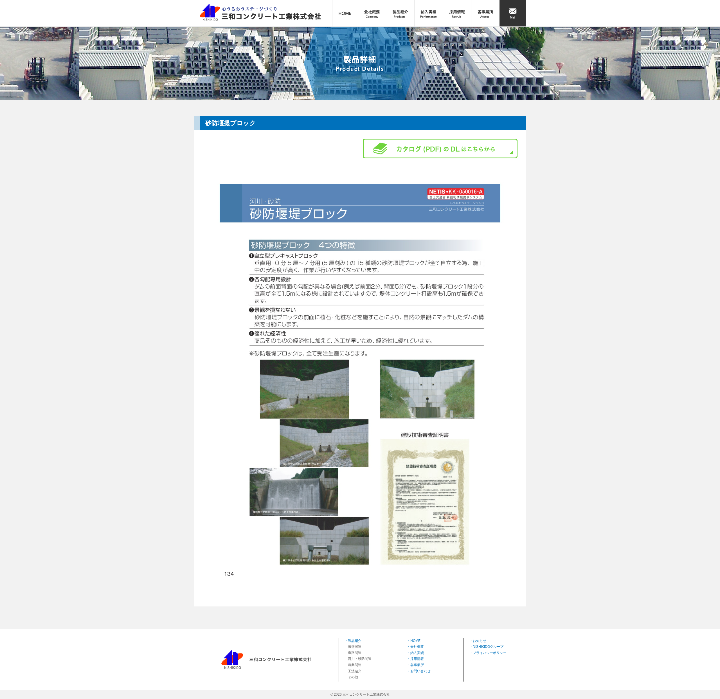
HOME (415, 641)
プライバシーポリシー (490, 653)
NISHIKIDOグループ (488, 647)
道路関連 (354, 653)
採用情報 (417, 659)
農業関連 (354, 665)
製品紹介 (354, 641)
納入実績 (417, 653)
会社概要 (417, 647)
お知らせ (479, 641)
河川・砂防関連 (360, 659)
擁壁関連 (354, 647)
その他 (353, 677)
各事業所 (417, 665)
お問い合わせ (420, 671)
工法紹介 (354, 671)
